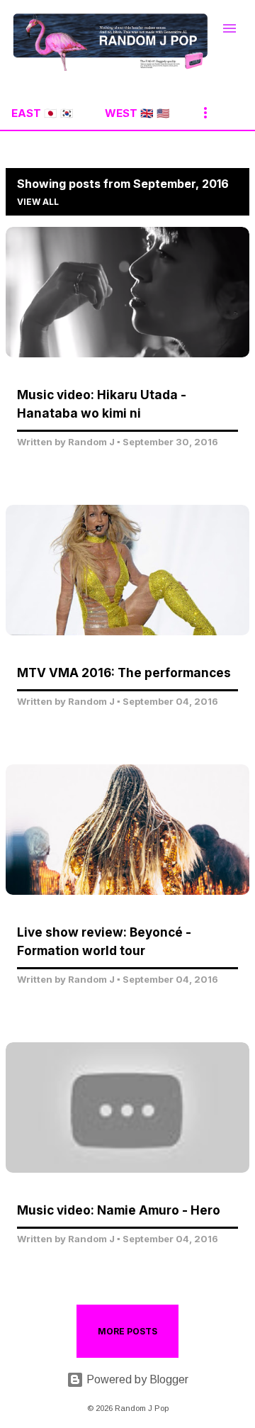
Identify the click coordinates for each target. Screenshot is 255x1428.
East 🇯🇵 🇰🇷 (42, 113)
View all (38, 201)
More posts (127, 1331)
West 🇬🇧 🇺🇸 (137, 113)
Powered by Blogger (136, 1379)
